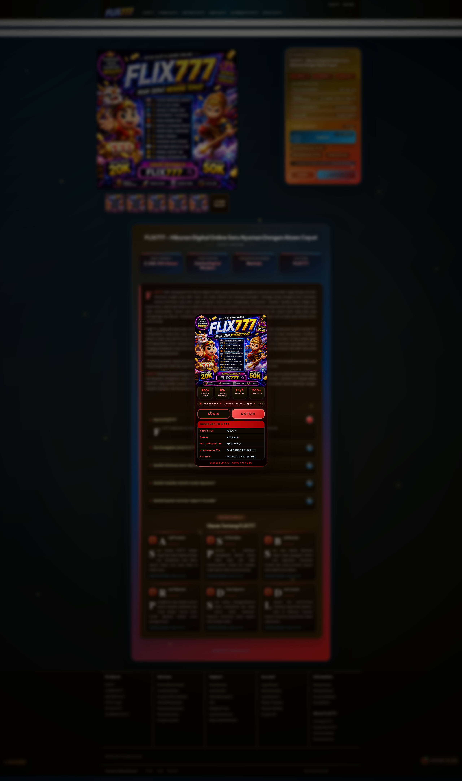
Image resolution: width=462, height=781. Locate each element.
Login (213, 413)
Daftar (248, 413)
